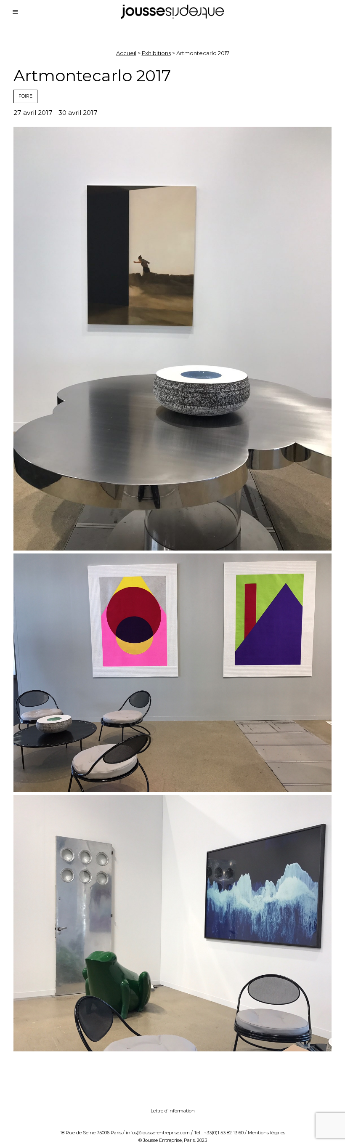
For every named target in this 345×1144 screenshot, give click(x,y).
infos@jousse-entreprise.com (158, 1133)
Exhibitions (156, 53)
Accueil (126, 53)
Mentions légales (266, 1133)
